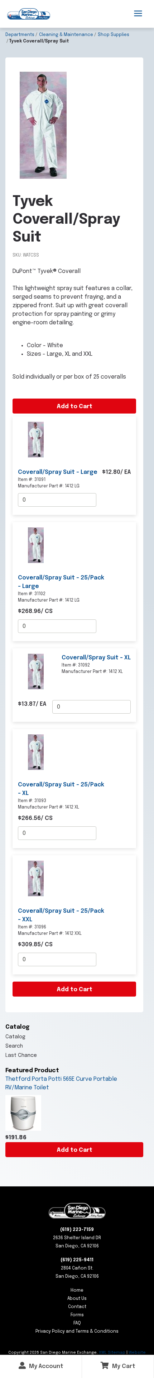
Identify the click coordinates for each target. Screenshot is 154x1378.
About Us (77, 1299)
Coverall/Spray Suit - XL (96, 658)
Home (77, 1290)
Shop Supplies (113, 35)
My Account (45, 1366)
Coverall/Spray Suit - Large (57, 472)
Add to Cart (74, 1150)
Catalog (15, 1036)
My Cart (123, 1366)
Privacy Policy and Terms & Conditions (77, 1331)
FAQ (77, 1323)
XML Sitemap (112, 1353)
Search (14, 1046)
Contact (77, 1307)
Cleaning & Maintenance (66, 35)
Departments (19, 35)
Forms (77, 1315)
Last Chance (21, 1055)
